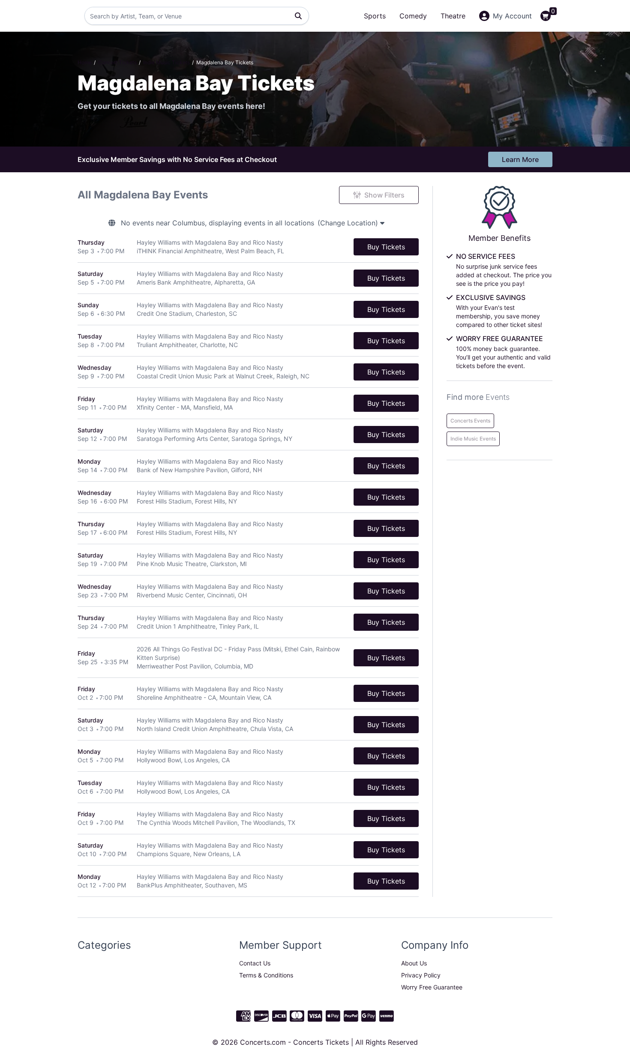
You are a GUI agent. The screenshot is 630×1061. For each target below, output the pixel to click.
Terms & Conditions (266, 975)
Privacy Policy (421, 975)
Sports (375, 16)
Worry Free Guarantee (431, 987)
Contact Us (254, 963)
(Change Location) (349, 223)
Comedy (413, 16)
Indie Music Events (473, 438)
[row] (248, 247)
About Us (414, 963)
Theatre (453, 16)
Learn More (520, 159)
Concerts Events (470, 420)
